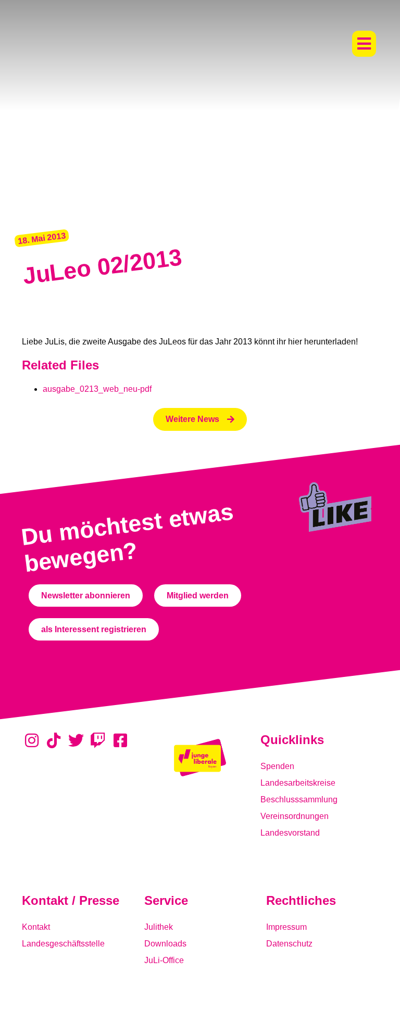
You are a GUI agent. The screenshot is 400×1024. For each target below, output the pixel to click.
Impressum (286, 927)
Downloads (165, 943)
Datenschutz (289, 943)
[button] (364, 44)
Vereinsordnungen (294, 816)
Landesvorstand (290, 832)
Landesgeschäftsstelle (63, 943)
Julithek (158, 927)
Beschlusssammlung (299, 799)
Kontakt (36, 927)
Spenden (277, 766)
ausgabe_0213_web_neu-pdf (97, 389)
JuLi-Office (164, 960)
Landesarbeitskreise (297, 782)
